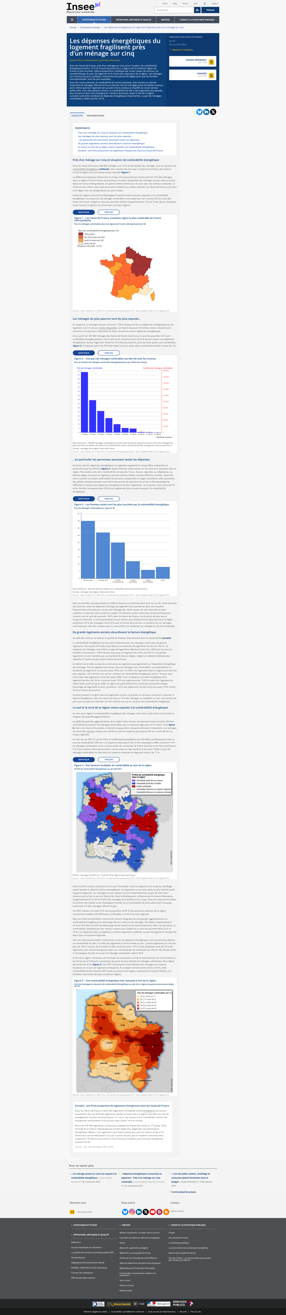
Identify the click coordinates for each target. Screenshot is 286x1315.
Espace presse (126, 1290)
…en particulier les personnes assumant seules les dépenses (108, 140)
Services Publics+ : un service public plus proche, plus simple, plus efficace (190, 1259)
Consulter (77, 115)
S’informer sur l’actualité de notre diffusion (138, 1258)
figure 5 (97, 964)
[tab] (77, 116)
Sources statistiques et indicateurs (86, 1247)
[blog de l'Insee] (159, 1212)
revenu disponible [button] (108, 327)
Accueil (73, 27)
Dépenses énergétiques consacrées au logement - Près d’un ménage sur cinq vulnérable (141, 1177)
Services (165, 19)
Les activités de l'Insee (178, 1237)
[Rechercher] (197, 10)
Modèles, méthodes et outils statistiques (89, 1267)
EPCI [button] (79, 721)
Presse (185, 3)
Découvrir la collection (182, 49)
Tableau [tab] (108, 212)
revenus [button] (91, 731)
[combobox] (187, 10)
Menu (165, 3)
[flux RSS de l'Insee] (166, 1212)
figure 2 (77, 345)
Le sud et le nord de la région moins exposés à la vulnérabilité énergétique (116, 147)
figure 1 (126, 172)
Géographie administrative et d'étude (87, 1262)
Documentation (95, 115)
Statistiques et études (94, 19)
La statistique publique (179, 1242)
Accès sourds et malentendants (162, 1311)
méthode (104, 169)
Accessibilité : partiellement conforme (127, 1311)
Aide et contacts (127, 1285)
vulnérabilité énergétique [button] (85, 169)
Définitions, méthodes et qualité (133, 19)
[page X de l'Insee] (146, 1212)
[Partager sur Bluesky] (199, 112)
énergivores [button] (149, 1110)
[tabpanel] (125, 263)
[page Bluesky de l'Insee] (124, 1212)
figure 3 (106, 468)
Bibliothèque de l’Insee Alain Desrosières (137, 1268)
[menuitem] (72, 19)
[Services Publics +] (182, 1306)
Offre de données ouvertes (83, 1277)
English (215, 3)
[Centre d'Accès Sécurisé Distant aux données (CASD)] (139, 1306)
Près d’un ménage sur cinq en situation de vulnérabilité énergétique (113, 133)
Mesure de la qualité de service (182, 1253)
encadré (166, 638)
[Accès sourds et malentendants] (204, 4)
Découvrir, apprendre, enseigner (134, 1247)
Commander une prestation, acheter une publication (138, 1274)
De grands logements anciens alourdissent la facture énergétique (111, 143)
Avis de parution (84, 1212)
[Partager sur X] (213, 112)
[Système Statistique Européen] (99, 1306)
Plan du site (196, 1311)
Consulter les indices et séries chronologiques (140, 1237)
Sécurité (183, 1311)
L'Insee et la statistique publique (197, 19)
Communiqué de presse (183, 1191)
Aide (196, 3)
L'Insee (172, 1232)
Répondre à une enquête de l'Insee (135, 1253)
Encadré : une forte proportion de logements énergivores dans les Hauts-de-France (120, 151)
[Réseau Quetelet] (119, 1306)
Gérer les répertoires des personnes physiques (140, 1263)
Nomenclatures (78, 1257)
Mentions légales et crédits (95, 1311)
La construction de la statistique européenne (188, 1247)
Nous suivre (125, 1280)
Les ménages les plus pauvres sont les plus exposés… (105, 136)
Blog (175, 3)
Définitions (76, 1242)
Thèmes (210, 9)
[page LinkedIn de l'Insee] (139, 1212)
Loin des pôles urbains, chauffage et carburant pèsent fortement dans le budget (190, 1177)
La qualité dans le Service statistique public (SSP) (92, 1252)
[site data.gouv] (159, 1306)
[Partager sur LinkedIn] (206, 112)
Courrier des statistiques (82, 1272)
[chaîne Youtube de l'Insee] (153, 1212)
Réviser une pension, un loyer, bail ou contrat (140, 1232)
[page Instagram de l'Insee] (131, 1212)
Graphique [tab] (84, 212)
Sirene (122, 1242)
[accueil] (72, 19)
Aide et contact (177, 1211)
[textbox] (174, 10)
